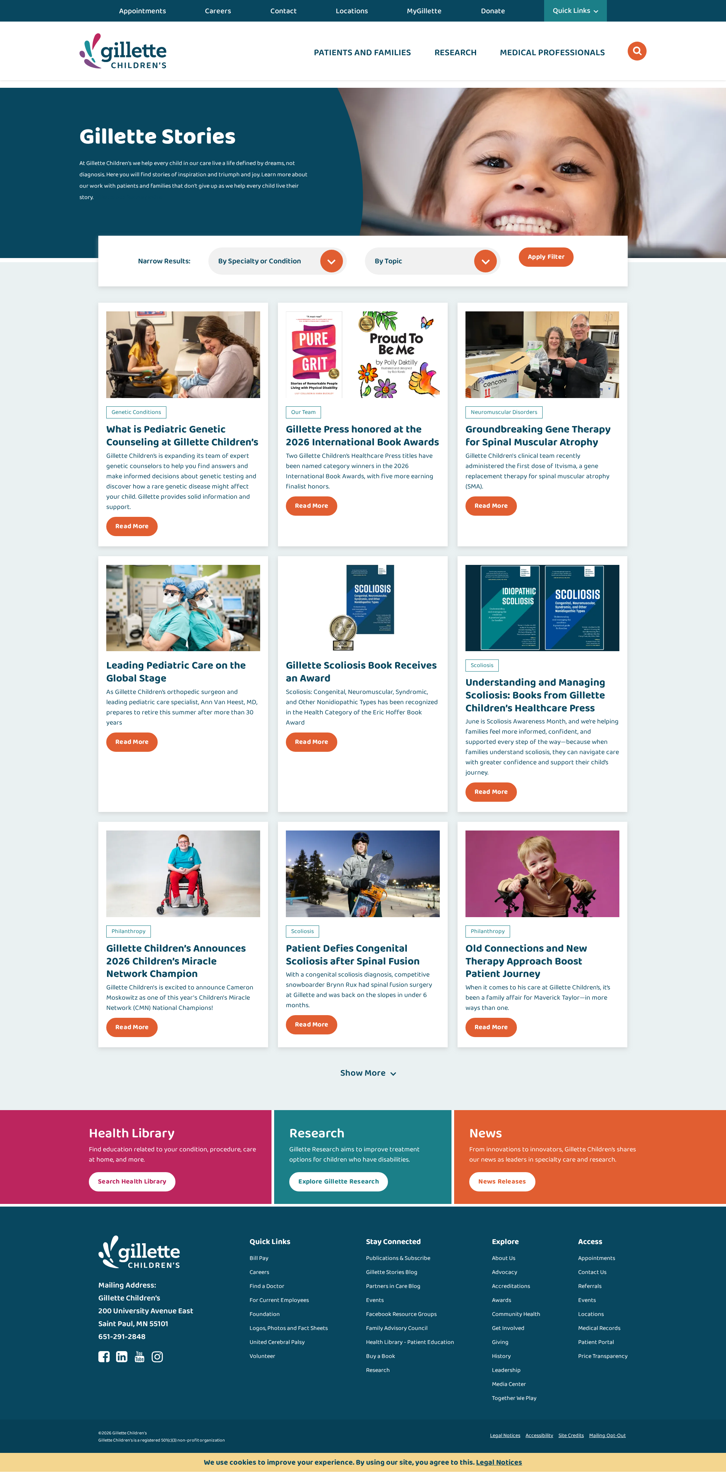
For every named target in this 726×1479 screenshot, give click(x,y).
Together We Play (514, 1398)
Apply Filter (546, 257)
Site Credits (571, 1435)
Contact (283, 11)
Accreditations (511, 1286)
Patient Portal (596, 1342)
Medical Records (599, 1328)
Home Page (122, 50)
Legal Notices (505, 1435)
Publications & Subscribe (398, 1258)
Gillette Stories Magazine (129, 197)
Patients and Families (362, 52)
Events (375, 1300)
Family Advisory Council (397, 1328)
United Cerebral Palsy (277, 1342)
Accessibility (539, 1435)
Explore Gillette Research (338, 1181)
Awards (501, 1300)
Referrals (590, 1286)
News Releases (502, 1181)
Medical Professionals (552, 52)
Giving (500, 1342)
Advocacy (504, 1272)
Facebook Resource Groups (401, 1314)
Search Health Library (132, 1181)
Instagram (157, 1356)
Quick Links (571, 11)
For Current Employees (279, 1300)
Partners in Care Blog (393, 1286)
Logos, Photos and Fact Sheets (289, 1328)
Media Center (509, 1384)
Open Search (637, 51)
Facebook (104, 1356)
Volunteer (262, 1356)
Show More (363, 1073)
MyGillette (424, 11)
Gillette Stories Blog (391, 1272)
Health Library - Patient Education (410, 1342)
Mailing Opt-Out (607, 1435)
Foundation (265, 1314)
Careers (218, 11)
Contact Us (592, 1272)
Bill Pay (259, 1258)
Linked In (121, 1356)
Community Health (516, 1314)
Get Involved (508, 1328)
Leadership (506, 1370)
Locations (352, 11)
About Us (503, 1258)
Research (455, 52)
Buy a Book (380, 1356)
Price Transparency (603, 1356)
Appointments (142, 11)
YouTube (139, 1356)
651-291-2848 (122, 1336)
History (501, 1356)
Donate (493, 11)
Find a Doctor (267, 1286)
